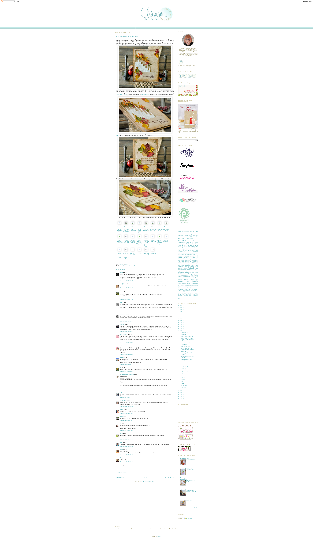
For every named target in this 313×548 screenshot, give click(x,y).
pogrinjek (193, 273)
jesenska (122, 265)
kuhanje (182, 256)
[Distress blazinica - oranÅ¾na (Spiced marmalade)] (126, 224)
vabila (179, 291)
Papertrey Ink (191, 272)
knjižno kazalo (184, 254)
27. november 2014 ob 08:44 (126, 371)
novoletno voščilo (182, 269)
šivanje (197, 286)
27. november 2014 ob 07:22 (126, 364)
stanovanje (190, 286)
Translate (189, 518)
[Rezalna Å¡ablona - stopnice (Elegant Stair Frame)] (139, 237)
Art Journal (185, 234)
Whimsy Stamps (182, 296)
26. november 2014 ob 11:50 (126, 299)
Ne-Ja (121, 442)
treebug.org (183, 498)
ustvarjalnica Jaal (184, 458)
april (182, 381)
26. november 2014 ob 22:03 (126, 342)
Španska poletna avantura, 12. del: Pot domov (191, 492)
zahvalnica (191, 296)
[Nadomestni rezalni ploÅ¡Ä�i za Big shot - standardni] (159, 237)
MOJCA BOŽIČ (123, 400)
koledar (179, 256)
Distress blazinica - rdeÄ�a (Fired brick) (146, 228)
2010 (181, 396)
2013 (181, 390)
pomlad (197, 273)
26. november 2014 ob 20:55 (126, 321)
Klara (121, 458)
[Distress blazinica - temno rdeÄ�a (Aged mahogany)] (139, 224)
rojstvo (188, 283)
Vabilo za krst (186, 291)
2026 (181, 305)
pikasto (196, 272)
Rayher (186, 279)
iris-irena (122, 291)
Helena (121, 272)
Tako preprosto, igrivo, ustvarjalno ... (185, 478)
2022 (181, 314)
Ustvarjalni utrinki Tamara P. (127, 374)
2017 (181, 324)
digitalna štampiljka (181, 249)
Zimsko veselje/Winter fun (187, 336)
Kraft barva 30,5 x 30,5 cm (132, 255)
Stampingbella (184, 286)
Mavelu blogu (138, 178)
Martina (121, 345)
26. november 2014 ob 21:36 (126, 331)
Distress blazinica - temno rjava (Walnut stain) (153, 228)
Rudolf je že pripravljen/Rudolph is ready (186, 353)
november (183, 334)
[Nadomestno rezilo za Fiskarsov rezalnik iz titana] (126, 250)
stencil (194, 286)
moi (121, 423)
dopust (197, 249)
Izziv (192, 253)
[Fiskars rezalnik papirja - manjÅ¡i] (119, 250)
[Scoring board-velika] (166, 237)
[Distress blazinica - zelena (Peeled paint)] (132, 224)
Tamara (121, 409)
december (183, 332)
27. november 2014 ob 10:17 (126, 389)
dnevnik (194, 249)
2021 (181, 316)
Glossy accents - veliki (139, 255)
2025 (181, 307)
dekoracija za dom (188, 247)
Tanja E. (122, 302)
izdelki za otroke (187, 253)
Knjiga (179, 254)
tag (189, 289)
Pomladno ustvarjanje (183, 275)
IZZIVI (132, 28)
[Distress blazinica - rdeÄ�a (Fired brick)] (146, 224)
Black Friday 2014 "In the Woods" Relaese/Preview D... (187, 339)
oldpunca (122, 324)
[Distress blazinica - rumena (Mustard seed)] (119, 224)
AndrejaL (122, 357)
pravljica (180, 279)
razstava (192, 279)
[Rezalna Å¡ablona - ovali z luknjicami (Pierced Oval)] (146, 237)
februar (183, 385)
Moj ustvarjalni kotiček (185, 489)
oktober (183, 368)
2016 (181, 326)
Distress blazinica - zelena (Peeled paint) (133, 228)
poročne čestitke (190, 276)
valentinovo (183, 293)
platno (189, 273)
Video (179, 294)
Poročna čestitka (193, 275)
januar (182, 387)
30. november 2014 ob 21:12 (126, 462)
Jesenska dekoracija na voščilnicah (186, 343)
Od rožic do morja (190, 469)
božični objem (189, 500)
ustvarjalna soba (194, 290)
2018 (181, 322)
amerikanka (180, 234)
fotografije (189, 250)
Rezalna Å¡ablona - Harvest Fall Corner (166, 228)
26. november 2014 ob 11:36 (126, 287)
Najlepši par (193, 268)
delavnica (196, 247)
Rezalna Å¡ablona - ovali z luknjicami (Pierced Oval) (146, 243)
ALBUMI (126, 28)
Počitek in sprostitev (190, 459)
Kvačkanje (187, 256)
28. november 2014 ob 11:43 (126, 446)
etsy (185, 250)
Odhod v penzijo (194, 271)
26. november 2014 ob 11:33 (126, 280)
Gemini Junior (195, 250)
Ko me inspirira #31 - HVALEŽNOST (186, 365)
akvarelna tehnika (194, 231)
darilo (182, 247)
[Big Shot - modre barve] (152, 237)
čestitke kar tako (187, 245)
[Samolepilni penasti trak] (146, 250)
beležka (190, 235)
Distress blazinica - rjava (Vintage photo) (159, 228)
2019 (181, 320)
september (184, 371)
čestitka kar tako (190, 242)
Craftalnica (195, 240)
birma (194, 235)
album (179, 232)
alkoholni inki (184, 232)
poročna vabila (182, 276)
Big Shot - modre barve (153, 241)
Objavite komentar (122, 472)
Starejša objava (169, 477)
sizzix (179, 286)
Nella (121, 367)
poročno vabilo (191, 277)
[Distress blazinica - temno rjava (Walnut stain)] (152, 224)
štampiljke (189, 288)
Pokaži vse (196, 507)
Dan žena (185, 246)
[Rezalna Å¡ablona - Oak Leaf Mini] (119, 237)
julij (182, 375)
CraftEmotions (181, 242)
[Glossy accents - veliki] (139, 250)
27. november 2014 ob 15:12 (126, 413)
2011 (181, 394)
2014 (181, 330)
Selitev (186, 285)
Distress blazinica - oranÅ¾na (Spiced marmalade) (126, 229)
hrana (191, 251)
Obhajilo (192, 269)
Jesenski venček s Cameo (187, 363)
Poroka (196, 277)
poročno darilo (184, 277)
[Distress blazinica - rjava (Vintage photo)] (159, 224)
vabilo (182, 291)
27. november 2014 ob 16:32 (126, 420)
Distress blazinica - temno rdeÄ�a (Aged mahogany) (139, 229)
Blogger (159, 536)
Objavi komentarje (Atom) (149, 481)
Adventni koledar (185, 231)
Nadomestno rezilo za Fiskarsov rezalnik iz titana (126, 256)
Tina (192, 289)
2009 (181, 398)
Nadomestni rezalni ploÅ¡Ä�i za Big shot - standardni (159, 243)
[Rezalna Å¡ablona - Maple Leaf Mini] (126, 237)
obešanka (189, 269)
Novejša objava (120, 477)
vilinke (121, 465)
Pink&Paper (181, 273)
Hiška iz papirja (123, 334)
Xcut (187, 296)
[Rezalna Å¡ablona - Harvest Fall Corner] (166, 224)
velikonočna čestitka (193, 293)
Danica (121, 433)
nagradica (185, 268)
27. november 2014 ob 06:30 (126, 354)
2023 (181, 312)
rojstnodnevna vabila (182, 283)
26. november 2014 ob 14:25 (126, 311)
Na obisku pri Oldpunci (186, 468)
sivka (197, 285)
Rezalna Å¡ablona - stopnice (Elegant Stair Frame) (139, 243)
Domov (145, 477)
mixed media (191, 266)
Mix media (184, 266)
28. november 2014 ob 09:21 (126, 439)
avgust (183, 373)
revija (197, 279)
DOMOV (118, 28)
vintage (183, 294)
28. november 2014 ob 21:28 (126, 454)
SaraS (121, 449)
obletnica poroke (185, 271)
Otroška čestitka (183, 272)
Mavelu (127, 265)
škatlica (180, 287)
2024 (181, 309)
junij (182, 377)
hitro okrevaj (186, 251)
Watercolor (195, 295)
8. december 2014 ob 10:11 (126, 469)
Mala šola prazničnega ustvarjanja (188, 256)
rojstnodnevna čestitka (188, 281)
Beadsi (186, 235)
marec (183, 383)
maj (182, 379)
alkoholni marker (191, 232)
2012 (181, 392)
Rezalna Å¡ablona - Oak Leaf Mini (119, 241)
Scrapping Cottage (133, 265)
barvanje (190, 234)
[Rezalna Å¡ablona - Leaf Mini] (132, 237)
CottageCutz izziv (189, 240)
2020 (181, 318)
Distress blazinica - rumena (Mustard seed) (119, 229)
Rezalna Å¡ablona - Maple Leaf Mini (126, 242)
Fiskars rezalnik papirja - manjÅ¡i (119, 255)
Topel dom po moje (185, 346)
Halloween (180, 251)
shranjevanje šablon (192, 285)
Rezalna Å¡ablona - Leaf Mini (132, 241)
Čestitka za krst (189, 243)
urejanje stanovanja (186, 290)
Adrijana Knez (123, 314)
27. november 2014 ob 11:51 (126, 397)
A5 (181, 231)
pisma (185, 273)
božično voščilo (193, 236)
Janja (121, 392)
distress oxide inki (189, 249)
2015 (181, 328)
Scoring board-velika (166, 241)
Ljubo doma (192, 256)
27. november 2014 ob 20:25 (126, 430)
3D (179, 231)
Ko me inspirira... (193, 254)
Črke (182, 246)
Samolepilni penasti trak (146, 254)
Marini (168, 93)
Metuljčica (122, 283)
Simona (121, 416)
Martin (197, 265)
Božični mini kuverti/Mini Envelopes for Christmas (187, 349)
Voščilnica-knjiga (187, 295)
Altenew (196, 232)
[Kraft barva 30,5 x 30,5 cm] (132, 250)
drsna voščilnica (181, 250)
